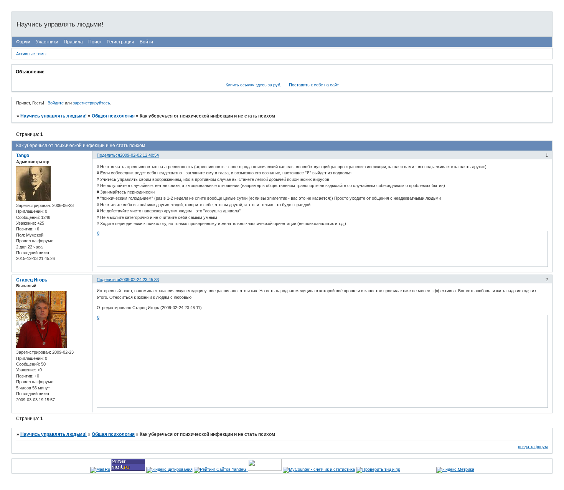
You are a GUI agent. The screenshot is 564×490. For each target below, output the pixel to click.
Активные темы (31, 53)
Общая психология (113, 116)
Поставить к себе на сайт (314, 85)
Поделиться (108, 155)
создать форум (533, 446)
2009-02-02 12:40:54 (139, 155)
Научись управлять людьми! (53, 116)
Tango (22, 155)
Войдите (56, 103)
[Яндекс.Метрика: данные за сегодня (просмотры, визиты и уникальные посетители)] (455, 470)
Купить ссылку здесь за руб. (253, 85)
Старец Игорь (31, 280)
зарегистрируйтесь (91, 103)
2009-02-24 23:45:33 (139, 279)
